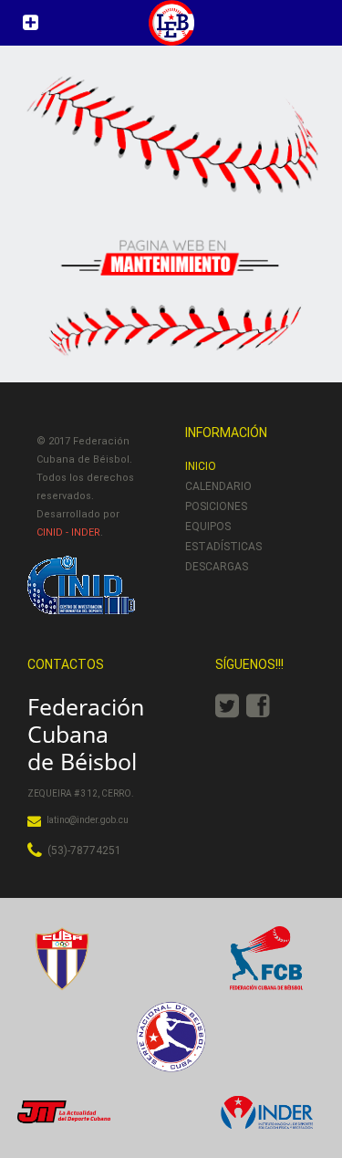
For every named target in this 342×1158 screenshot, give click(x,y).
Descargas (216, 566)
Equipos (208, 526)
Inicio (200, 466)
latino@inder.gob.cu (88, 820)
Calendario (218, 486)
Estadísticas (223, 546)
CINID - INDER (68, 532)
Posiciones (216, 506)
